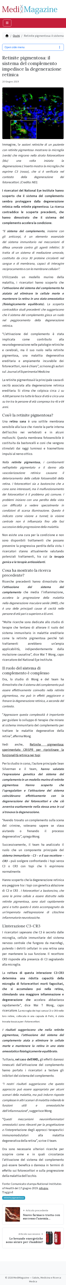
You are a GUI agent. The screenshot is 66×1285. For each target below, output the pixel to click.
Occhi (16, 36)
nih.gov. (43, 1188)
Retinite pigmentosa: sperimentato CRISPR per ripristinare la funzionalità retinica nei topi (33, 750)
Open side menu (15, 47)
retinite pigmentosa (14, 1197)
